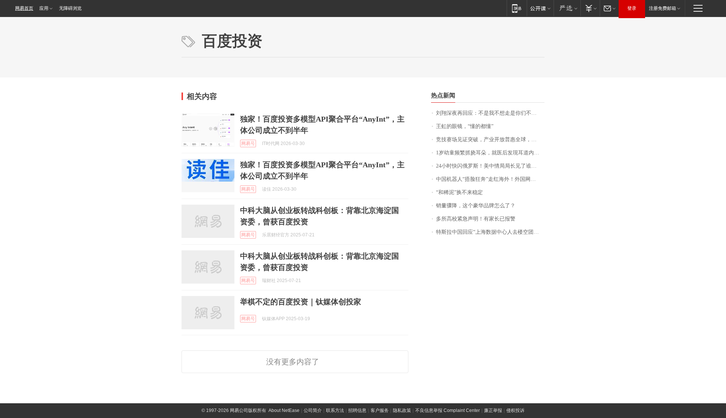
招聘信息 (357, 410)
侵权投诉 (515, 410)
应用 (43, 8)
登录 (631, 8)
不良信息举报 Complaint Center (447, 410)
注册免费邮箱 (662, 8)
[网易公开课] (540, 8)
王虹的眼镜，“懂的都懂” (464, 126)
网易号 (248, 143)
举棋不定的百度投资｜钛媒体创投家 (300, 302)
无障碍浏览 (70, 8)
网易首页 (24, 8)
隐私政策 (402, 410)
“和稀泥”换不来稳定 (459, 192)
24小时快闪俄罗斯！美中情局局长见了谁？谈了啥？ (490, 166)
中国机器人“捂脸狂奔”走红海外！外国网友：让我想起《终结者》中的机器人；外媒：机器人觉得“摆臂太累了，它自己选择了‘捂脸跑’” (490, 179)
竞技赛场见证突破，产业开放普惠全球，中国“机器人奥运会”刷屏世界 (490, 139)
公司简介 (313, 410)
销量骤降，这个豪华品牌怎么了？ (475, 205)
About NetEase (283, 410)
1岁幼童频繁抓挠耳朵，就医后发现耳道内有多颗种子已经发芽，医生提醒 (490, 153)
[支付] (590, 8)
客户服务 (380, 410)
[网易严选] (567, 8)
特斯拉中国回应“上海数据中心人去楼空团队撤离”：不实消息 (490, 232)
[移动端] (517, 8)
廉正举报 (493, 410)
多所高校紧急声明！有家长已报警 (475, 219)
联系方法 (335, 410)
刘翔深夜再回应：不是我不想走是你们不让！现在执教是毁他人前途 (490, 113)
